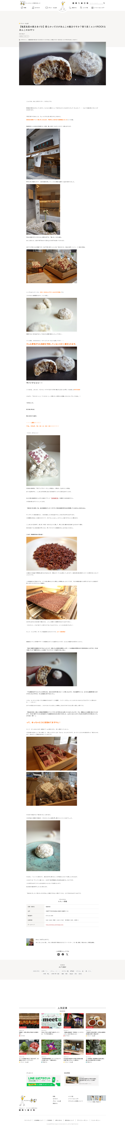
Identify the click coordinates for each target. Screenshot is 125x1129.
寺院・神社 (46, 973)
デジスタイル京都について (75, 1101)
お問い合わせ (58, 1120)
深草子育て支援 (55, 973)
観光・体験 (64, 973)
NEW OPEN (36, 971)
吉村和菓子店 (54, 498)
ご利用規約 (49, 1120)
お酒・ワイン (45, 971)
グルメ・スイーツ (24, 36)
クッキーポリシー (95, 1120)
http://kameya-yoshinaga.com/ (54, 924)
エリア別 (85, 7)
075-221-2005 (49, 915)
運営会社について (69, 1120)
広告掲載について (38, 1120)
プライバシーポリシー (82, 1120)
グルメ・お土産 (52, 7)
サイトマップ (28, 1120)
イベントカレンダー (99, 7)
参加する (74, 7)
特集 (25, 7)
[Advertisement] (62, 18)
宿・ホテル (88, 971)
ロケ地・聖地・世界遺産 (68, 971)
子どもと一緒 (80, 971)
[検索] (104, 3)
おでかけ (37, 7)
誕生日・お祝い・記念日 (76, 973)
